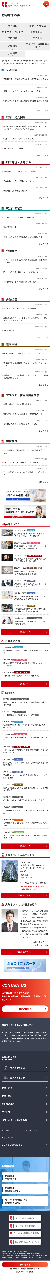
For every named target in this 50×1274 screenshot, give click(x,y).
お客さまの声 (7, 1137)
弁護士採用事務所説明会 (10, 1177)
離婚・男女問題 (37, 25)
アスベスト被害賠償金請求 (37, 45)
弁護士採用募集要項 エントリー (13, 1189)
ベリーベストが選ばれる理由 (15, 1120)
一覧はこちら (24, 632)
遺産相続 (12, 45)
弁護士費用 (7, 1095)
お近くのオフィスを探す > (25, 1272)
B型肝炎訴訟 (37, 32)
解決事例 (5, 1130)
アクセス (6, 1112)
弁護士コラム (31, 1130)
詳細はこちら (24, 895)
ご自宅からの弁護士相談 (12, 1144)
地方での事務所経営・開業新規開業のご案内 (16, 1201)
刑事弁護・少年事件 (12, 32)
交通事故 (12, 25)
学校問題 (12, 53)
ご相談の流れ (8, 1103)
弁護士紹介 (7, 1087)
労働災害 (37, 38)
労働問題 (12, 38)
